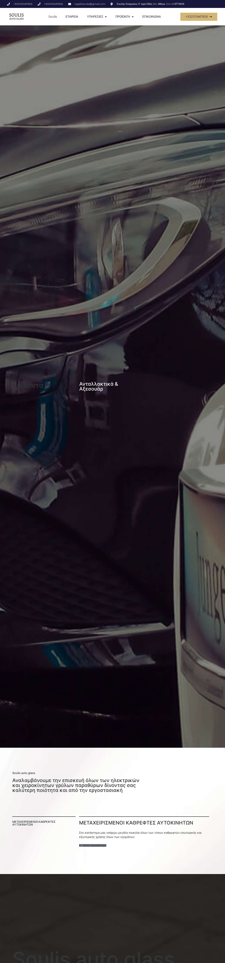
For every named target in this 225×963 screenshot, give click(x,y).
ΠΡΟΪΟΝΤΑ (122, 16)
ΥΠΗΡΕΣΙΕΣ (95, 16)
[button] (92, 845)
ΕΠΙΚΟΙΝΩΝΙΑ (151, 16)
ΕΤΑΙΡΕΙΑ (72, 16)
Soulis (53, 16)
